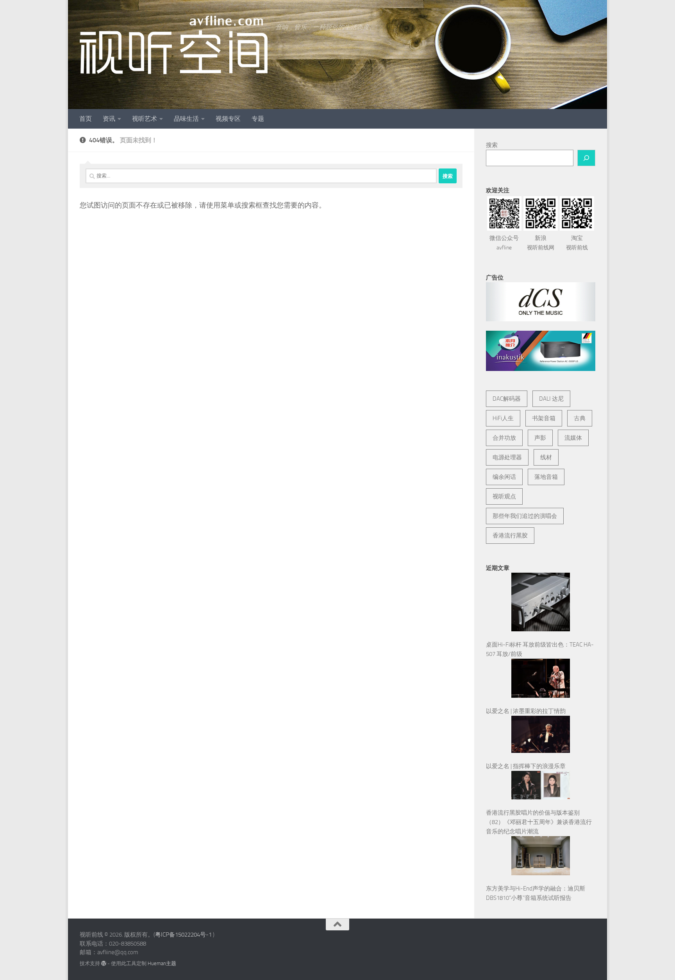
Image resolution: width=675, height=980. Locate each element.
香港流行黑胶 (510, 535)
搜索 (492, 145)
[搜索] (586, 158)
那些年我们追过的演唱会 (525, 516)
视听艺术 (144, 118)
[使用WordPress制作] (103, 963)
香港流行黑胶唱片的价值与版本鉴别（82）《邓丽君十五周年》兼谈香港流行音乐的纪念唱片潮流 (539, 822)
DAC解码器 (507, 398)
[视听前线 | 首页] (174, 45)
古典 (580, 418)
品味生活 (186, 118)
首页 (85, 118)
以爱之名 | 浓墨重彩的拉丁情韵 (526, 711)
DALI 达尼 (551, 398)
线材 (546, 457)
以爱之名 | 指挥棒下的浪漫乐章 (526, 766)
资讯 (109, 118)
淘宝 (577, 243)
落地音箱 (546, 476)
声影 (540, 437)
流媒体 (573, 437)
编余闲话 (504, 476)
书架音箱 (543, 418)
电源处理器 (507, 457)
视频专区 (228, 118)
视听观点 (504, 496)
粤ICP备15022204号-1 (183, 934)
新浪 (540, 243)
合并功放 (504, 437)
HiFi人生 (503, 418)
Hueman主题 (162, 963)
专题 (258, 118)
